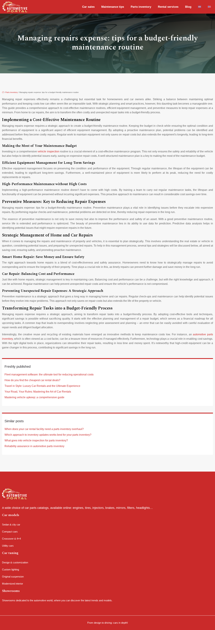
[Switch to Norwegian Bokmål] (208, 7)
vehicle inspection (48, 151)
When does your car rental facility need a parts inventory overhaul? (44, 429)
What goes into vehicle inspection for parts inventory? (36, 440)
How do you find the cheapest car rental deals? (32, 380)
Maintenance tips (112, 6)
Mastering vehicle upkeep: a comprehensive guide (34, 397)
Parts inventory (141, 6)
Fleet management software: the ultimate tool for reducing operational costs (49, 374)
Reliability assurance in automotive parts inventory (34, 446)
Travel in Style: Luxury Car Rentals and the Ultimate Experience (42, 385)
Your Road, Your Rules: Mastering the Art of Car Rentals (38, 391)
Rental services (168, 6)
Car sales (88, 6)
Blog (188, 6)
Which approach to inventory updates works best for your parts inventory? (48, 434)
